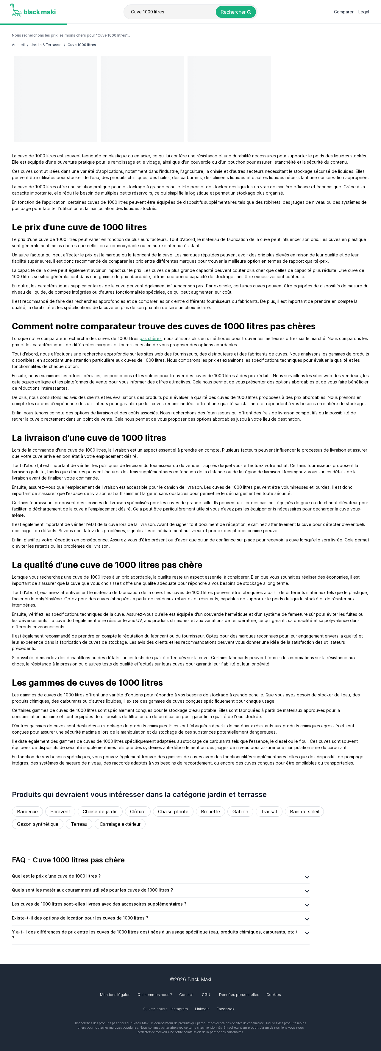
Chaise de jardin (100, 812)
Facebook (225, 1009)
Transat (269, 812)
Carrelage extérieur (120, 824)
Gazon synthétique (37, 824)
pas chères (151, 338)
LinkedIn (202, 1009)
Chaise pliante (173, 812)
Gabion (240, 812)
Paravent (60, 812)
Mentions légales (115, 994)
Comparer (344, 11)
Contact (186, 994)
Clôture (138, 812)
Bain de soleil (304, 812)
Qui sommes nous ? (155, 994)
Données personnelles (239, 994)
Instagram (179, 1009)
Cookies (273, 994)
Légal (363, 11)
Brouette (210, 812)
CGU (206, 994)
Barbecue (27, 812)
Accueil (18, 45)
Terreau (79, 824)
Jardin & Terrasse (46, 45)
